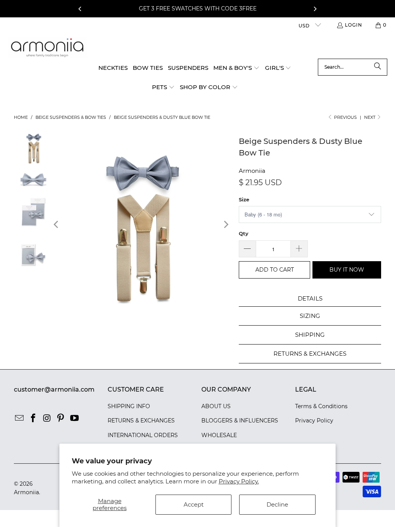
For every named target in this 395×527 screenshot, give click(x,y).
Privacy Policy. (239, 481)
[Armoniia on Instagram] (47, 419)
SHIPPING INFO (129, 406)
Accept (194, 504)
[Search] (377, 67)
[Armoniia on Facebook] (33, 419)
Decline (277, 504)
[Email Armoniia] (19, 419)
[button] (236, 68)
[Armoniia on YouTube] (74, 419)
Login (353, 25)
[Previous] (80, 8)
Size (244, 199)
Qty (243, 233)
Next (370, 117)
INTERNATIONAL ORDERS (143, 435)
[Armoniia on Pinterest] (61, 419)
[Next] (314, 8)
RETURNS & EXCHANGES (141, 420)
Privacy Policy (314, 420)
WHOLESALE (219, 435)
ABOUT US (216, 406)
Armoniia (252, 170)
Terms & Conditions (321, 406)
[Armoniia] (47, 48)
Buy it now (346, 269)
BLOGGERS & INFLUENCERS (239, 420)
